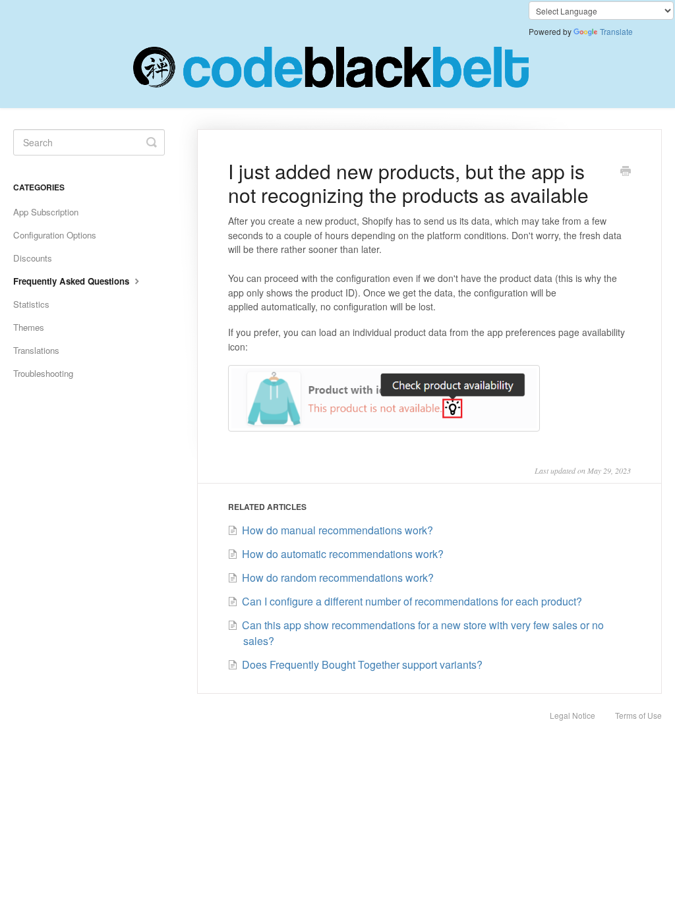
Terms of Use (638, 715)
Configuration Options (54, 235)
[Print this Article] (625, 172)
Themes (28, 327)
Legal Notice (572, 715)
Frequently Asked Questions (72, 281)
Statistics (31, 304)
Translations (36, 350)
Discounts (32, 258)
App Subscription (45, 212)
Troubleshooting (43, 373)
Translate (616, 31)
